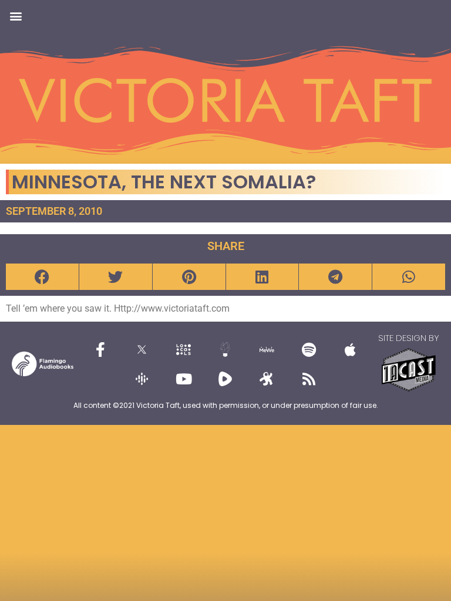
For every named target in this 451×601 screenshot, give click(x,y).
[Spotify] (309, 349)
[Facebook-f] (100, 349)
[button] (15, 15)
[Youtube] (183, 378)
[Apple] (350, 349)
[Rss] (309, 378)
